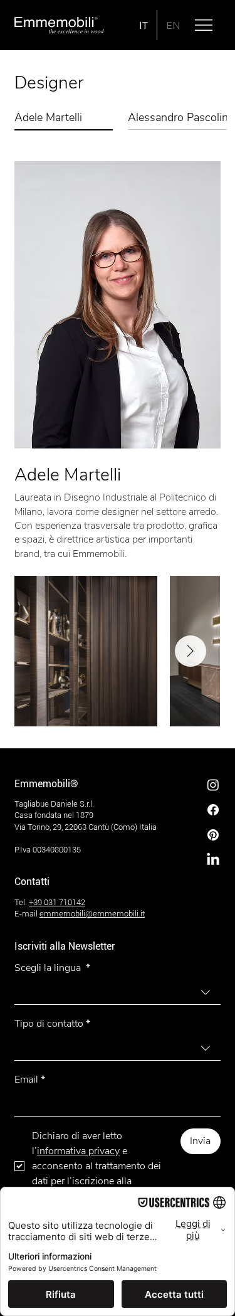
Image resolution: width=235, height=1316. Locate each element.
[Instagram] (213, 784)
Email (29, 1079)
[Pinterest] (213, 834)
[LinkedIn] (213, 860)
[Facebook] (213, 809)
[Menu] (204, 25)
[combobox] (117, 992)
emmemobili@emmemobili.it (92, 913)
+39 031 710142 (57, 902)
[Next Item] (190, 651)
